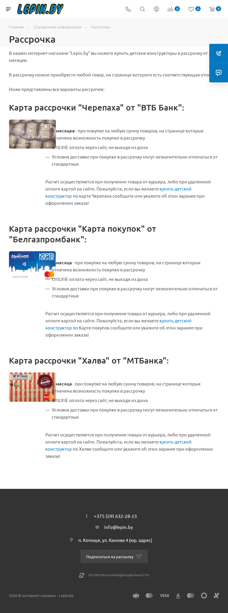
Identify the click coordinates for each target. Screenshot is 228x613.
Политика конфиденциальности (118, 575)
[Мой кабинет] (156, 9)
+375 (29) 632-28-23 (115, 515)
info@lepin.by (118, 527)
